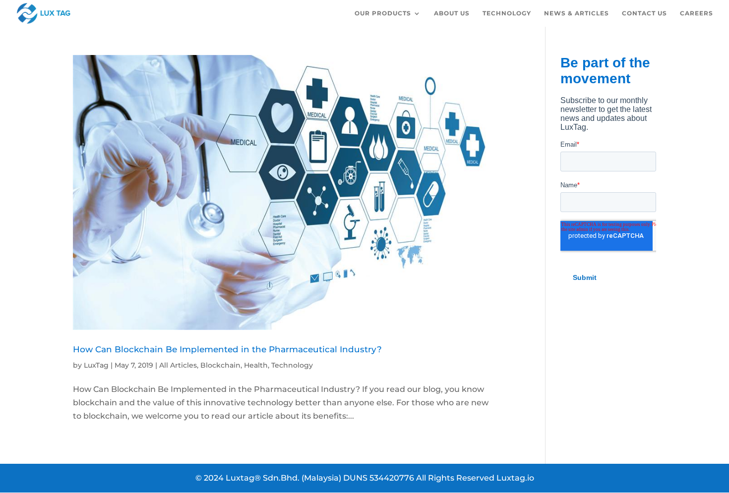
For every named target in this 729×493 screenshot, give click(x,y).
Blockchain (220, 365)
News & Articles (576, 13)
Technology (507, 13)
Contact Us (644, 13)
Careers (696, 13)
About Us (452, 13)
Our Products (383, 13)
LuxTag (96, 365)
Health (256, 365)
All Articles (178, 365)
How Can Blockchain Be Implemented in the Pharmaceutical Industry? (227, 349)
